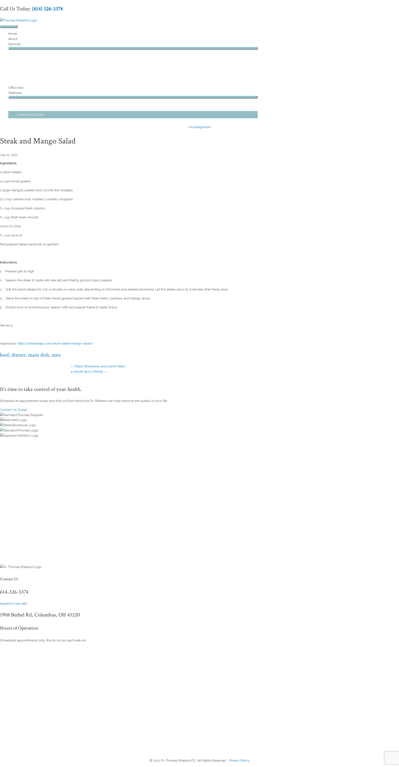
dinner (18, 354)
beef (4, 354)
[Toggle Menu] (133, 48)
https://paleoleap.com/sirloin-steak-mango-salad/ (55, 343)
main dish (38, 354)
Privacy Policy (239, 760)
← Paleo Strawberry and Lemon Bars (98, 366)
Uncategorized (199, 127)
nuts (56, 354)
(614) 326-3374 (47, 8)
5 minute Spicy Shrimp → (89, 371)
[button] (133, 114)
